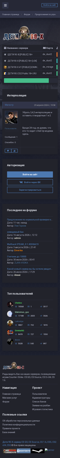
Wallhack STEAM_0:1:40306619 (22, 244)
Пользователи (39, 394)
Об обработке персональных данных (21, 420)
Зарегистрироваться (30, 190)
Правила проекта (11, 428)
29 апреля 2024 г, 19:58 (44, 105)
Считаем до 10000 (16, 256)
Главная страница (10, 14)
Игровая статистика (42, 409)
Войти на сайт (49, 5)
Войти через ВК (31, 182)
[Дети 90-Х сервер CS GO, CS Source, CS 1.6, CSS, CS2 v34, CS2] (23, 31)
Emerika (18, 250)
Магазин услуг (9, 398)
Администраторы (41, 398)
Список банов (39, 401)
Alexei (17, 275)
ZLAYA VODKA (21, 262)
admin (17, 238)
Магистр (9, 105)
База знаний (8, 432)
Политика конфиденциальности (18, 424)
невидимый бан (15, 232)
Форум (27, 14)
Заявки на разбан (41, 405)
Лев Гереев (20, 226)
